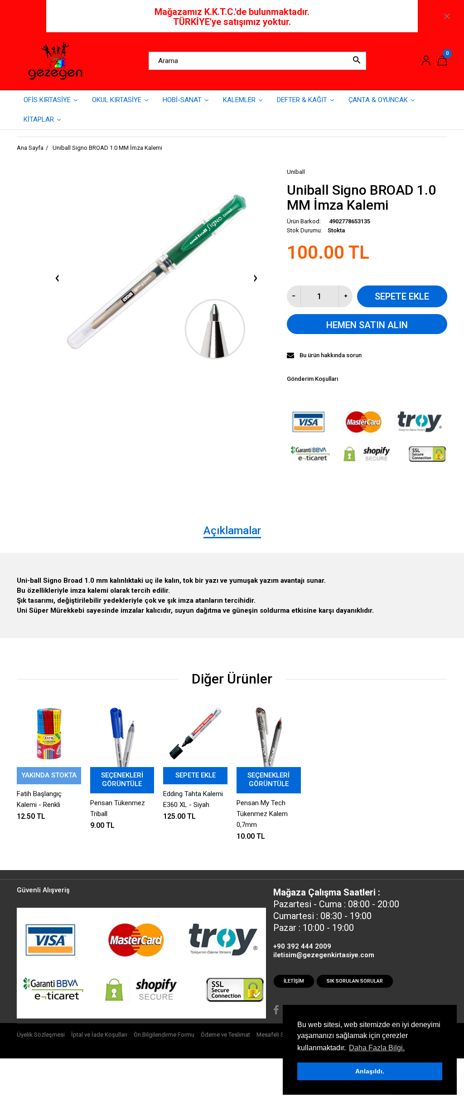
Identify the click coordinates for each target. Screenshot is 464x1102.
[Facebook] (276, 1011)
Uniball (296, 171)
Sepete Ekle (402, 296)
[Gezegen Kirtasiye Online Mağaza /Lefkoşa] (55, 60)
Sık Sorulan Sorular (355, 981)
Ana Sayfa (30, 147)
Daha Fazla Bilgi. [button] (377, 1048)
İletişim (294, 981)
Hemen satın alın (367, 325)
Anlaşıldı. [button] (369, 1071)
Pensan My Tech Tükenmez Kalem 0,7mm (262, 814)
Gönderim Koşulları (312, 378)
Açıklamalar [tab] (232, 530)
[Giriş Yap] (426, 61)
